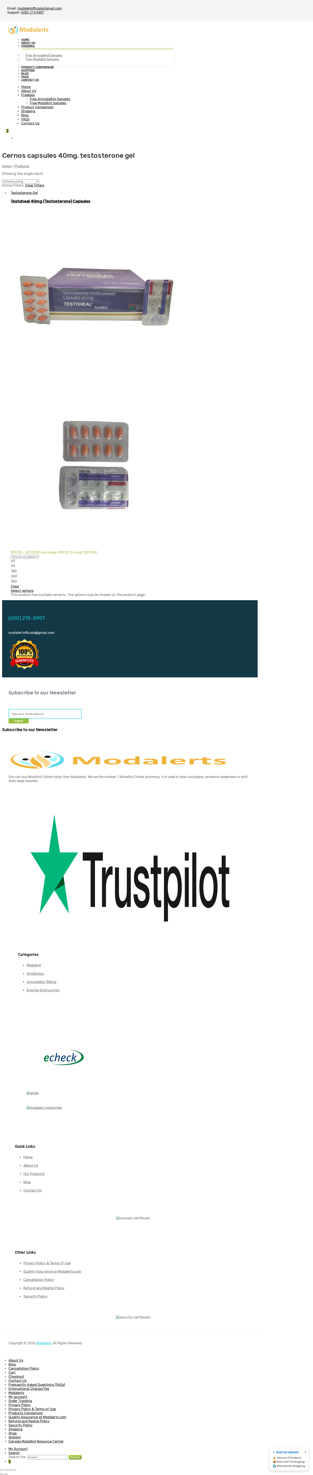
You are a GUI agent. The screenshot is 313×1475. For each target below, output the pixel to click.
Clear (15, 586)
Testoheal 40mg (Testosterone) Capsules (50, 201)
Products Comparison (26, 1413)
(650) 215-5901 (32, 12)
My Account (18, 1449)
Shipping (28, 111)
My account (18, 1397)
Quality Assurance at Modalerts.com (37, 1417)
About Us (28, 91)
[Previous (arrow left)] (1, 1474)
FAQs (25, 119)
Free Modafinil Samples (48, 103)
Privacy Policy (20, 1405)
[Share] (10, 1470)
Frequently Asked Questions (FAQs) (37, 1385)
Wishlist (15, 1437)
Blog (25, 115)
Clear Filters (34, 185)
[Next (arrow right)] (6, 1474)
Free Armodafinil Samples (50, 99)
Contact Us (30, 123)
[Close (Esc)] (14, 1470)
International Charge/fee (29, 1389)
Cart (12, 1373)
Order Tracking (20, 1401)
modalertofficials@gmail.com (39, 8)
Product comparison (37, 107)
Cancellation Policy (24, 1368)
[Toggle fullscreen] (6, 1470)
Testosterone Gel (24, 193)
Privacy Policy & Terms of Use (32, 1409)
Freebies (28, 95)
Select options (22, 591)
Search (14, 1453)
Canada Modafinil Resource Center (36, 1441)
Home (25, 87)
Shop (13, 1433)
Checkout (16, 1377)
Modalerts (43, 1343)
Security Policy (21, 1425)
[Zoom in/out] (1, 1470)
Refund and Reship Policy (29, 1421)
